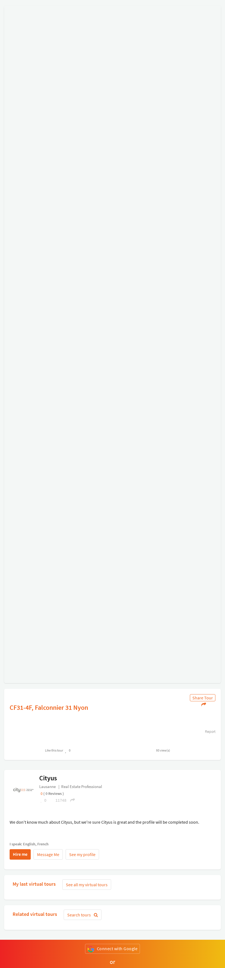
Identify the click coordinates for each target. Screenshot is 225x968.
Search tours (79, 915)
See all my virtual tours (87, 884)
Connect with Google (117, 948)
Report (209, 731)
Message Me (48, 854)
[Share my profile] (70, 800)
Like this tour (54, 750)
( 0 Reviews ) (53, 793)
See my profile (82, 854)
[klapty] (24, 789)
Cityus (48, 778)
